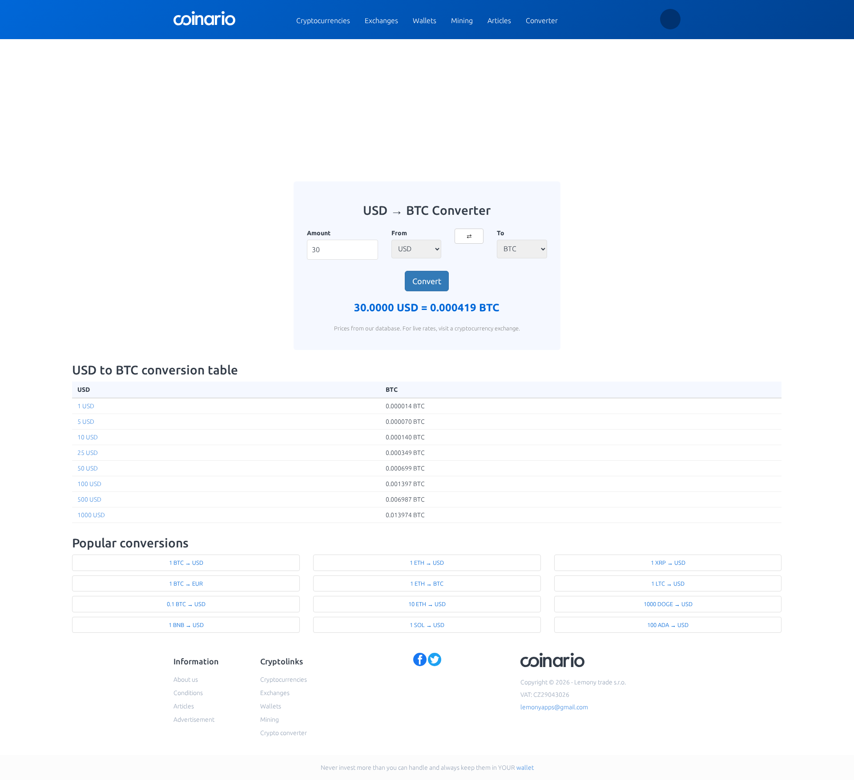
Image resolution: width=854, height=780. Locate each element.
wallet (525, 767)
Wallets (424, 20)
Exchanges (381, 20)
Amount (318, 233)
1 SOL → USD (427, 625)
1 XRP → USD (668, 562)
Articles (499, 20)
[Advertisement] (427, 110)
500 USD (89, 499)
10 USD (87, 437)
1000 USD (91, 515)
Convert (426, 281)
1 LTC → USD (668, 583)
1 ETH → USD (427, 562)
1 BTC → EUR (186, 583)
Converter (542, 20)
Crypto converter (283, 732)
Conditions (188, 692)
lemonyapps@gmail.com (554, 707)
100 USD (89, 483)
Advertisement (193, 719)
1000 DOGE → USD (668, 604)
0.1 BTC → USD (186, 604)
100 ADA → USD (668, 625)
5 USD (85, 421)
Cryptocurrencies (323, 20)
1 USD (85, 406)
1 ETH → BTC (426, 583)
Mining (462, 20)
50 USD (87, 468)
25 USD (87, 452)
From (399, 233)
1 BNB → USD (186, 625)
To (500, 233)
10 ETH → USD (427, 604)
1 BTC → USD (186, 562)
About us (185, 679)
